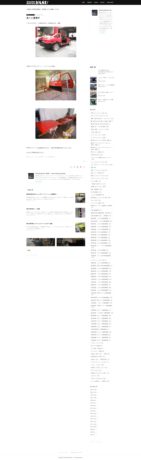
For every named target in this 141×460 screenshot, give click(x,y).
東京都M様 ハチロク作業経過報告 (101, 268)
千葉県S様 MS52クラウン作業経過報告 (101, 293)
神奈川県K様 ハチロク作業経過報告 (101, 221)
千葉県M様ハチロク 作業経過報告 (101, 323)
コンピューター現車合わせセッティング (101, 158)
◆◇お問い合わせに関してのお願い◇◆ (102, 121)
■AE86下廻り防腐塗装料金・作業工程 (101, 213)
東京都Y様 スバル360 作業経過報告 (102, 312)
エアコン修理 (95, 181)
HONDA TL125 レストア (99, 367)
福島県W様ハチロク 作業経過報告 (101, 332)
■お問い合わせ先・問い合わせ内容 (100, 124)
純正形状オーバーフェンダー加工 (100, 197)
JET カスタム (96, 370)
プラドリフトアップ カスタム (100, 362)
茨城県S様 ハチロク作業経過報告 (101, 226)
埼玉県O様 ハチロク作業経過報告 (101, 287)
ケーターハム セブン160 (98, 260)
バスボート (95, 375)
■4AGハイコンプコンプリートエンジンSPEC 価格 (100, 143)
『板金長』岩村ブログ (98, 183)
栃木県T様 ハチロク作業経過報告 (100, 232)
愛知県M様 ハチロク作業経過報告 (100, 240)
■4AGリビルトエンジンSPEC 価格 (101, 140)
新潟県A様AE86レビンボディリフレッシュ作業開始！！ (42, 194)
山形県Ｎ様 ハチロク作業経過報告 (101, 279)
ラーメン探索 (95, 381)
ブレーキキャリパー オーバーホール (101, 164)
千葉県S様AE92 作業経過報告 (100, 329)
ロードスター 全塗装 (97, 351)
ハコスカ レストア (97, 343)
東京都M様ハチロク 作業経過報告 (101, 337)
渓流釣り (105, 381)
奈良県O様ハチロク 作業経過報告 (101, 321)
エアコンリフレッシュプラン (99, 178)
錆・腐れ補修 (96, 192)
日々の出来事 (104, 126)
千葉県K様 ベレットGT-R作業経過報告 (101, 256)
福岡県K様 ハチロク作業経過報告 (100, 237)
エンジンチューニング (98, 134)
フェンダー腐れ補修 (97, 194)
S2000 (107, 353)
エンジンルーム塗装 (97, 203)
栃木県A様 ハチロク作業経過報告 (101, 223)
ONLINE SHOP (110, 2)
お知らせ (94, 359)
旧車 (93, 167)
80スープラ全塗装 (96, 345)
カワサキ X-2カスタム (98, 378)
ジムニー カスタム (97, 364)
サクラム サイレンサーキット (99, 115)
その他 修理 (95, 132)
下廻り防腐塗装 (96, 210)
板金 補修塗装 (96, 189)
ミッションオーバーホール (99, 162)
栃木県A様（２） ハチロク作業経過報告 (101, 246)
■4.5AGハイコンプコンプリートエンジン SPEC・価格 (102, 148)
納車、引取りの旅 (96, 118)
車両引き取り (105, 359)
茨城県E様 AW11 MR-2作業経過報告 (101, 265)
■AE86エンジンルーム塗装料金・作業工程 (101, 206)
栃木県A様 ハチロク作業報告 (99, 250)
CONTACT (102, 2)
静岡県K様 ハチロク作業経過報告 (101, 276)
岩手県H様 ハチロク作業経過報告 (100, 243)
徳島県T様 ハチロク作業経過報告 (101, 273)
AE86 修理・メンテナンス (99, 129)
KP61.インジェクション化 (99, 113)
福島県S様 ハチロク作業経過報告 (100, 262)
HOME (83, 2)
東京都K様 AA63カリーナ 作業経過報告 (101, 306)
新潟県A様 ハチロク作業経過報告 (100, 218)
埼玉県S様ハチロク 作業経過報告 (101, 318)
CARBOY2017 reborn (98, 356)
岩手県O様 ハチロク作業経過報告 (100, 234)
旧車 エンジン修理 (97, 173)
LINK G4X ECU (97, 154)
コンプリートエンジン (98, 137)
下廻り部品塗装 (96, 215)
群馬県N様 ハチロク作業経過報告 (100, 229)
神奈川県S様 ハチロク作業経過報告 (101, 297)
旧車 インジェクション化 (99, 170)
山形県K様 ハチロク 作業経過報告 (101, 302)
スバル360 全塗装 (97, 348)
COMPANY (89, 2)
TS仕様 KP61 (96, 353)
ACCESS (96, 2)
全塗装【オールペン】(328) (32, 156)
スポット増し (95, 200)
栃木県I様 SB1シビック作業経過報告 (101, 300)
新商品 (93, 126)
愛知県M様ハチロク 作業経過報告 (101, 326)
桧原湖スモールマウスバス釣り (100, 373)
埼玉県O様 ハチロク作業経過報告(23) (47, 156)
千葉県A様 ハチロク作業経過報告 (101, 282)
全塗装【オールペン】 (30, 14)
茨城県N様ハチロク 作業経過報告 (100, 334)
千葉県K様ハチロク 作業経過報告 (100, 340)
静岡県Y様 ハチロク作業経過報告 (100, 284)
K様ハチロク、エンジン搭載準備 (106, 85)
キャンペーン (108, 118)
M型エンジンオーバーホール (99, 175)
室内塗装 (107, 215)
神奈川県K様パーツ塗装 (33, 209)
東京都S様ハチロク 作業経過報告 (101, 315)
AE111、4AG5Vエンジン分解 (105, 99)
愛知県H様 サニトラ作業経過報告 (101, 271)
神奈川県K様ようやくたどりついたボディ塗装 (39, 223)
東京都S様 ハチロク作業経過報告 (101, 290)
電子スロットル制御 (97, 152)
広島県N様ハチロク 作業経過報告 (101, 310)
